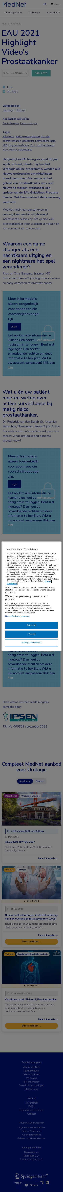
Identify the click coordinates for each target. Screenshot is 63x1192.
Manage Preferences (31, 642)
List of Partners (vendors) (17, 616)
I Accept (31, 634)
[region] (31, 596)
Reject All (31, 625)
